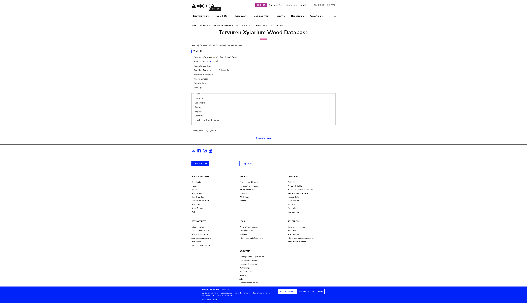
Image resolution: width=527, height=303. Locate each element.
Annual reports (245, 271)
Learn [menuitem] (280, 17)
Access (194, 189)
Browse (203, 45)
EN (323, 5)
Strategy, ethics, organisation (251, 256)
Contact (302, 5)
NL (315, 5)
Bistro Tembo (197, 208)
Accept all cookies (287, 291)
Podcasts (291, 204)
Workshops (244, 197)
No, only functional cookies (311, 291)
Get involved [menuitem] (261, 17)
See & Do (244, 176)
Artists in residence (199, 234)
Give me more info (209, 299)
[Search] (335, 15)
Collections (246, 25)
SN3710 (211, 61)
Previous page (263, 138)
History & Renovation (248, 260)
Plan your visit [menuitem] (199, 17)
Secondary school (247, 230)
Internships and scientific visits (301, 238)
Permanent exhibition (248, 182)
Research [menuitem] (296, 17)
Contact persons (234, 45)
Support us (247, 163)
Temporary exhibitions (248, 186)
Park (193, 212)
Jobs (241, 279)
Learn (242, 221)
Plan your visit (200, 176)
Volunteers (196, 241)
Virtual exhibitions (247, 189)
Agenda (273, 5)
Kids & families (197, 197)
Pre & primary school (248, 227)
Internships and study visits (251, 238)
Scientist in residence (200, 230)
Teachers (243, 234)
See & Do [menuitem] (221, 17)
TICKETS (261, 5)
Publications (293, 208)
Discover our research (297, 227)
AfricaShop (196, 204)
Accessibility (196, 193)
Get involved (199, 221)
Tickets (194, 186)
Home (193, 25)
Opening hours (197, 182)
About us (244, 251)
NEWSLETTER (200, 163)
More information (217, 45)
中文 (333, 5)
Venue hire (291, 5)
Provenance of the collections (300, 189)
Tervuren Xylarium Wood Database (269, 25)
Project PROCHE (295, 186)
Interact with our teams (298, 241)
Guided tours (245, 193)
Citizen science (197, 227)
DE (328, 5)
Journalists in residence (201, 238)
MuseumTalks (293, 197)
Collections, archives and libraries (225, 25)
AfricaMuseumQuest (200, 200)
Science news (293, 212)
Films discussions (295, 200)
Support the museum (200, 245)
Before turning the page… (298, 193)
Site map (243, 275)
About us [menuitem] (315, 17)
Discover (293, 176)
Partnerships (244, 268)
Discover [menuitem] (240, 17)
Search (194, 45)
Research (204, 25)
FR (319, 5)
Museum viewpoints (248, 264)
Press (281, 5)
